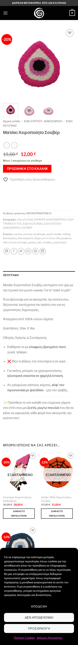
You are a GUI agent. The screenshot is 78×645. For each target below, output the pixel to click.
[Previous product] (14, 145)
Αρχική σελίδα (11, 121)
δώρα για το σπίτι (44, 238)
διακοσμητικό (25, 238)
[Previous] (9, 64)
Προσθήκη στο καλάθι (27, 168)
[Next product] (6, 145)
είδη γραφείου (63, 238)
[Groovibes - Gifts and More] (39, 13)
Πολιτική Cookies (24, 637)
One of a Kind (25, 219)
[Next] (68, 64)
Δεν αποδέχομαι (39, 617)
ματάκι (32, 242)
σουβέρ (47, 242)
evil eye (27, 234)
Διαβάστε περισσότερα (19, 513)
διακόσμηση (10, 238)
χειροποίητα (59, 242)
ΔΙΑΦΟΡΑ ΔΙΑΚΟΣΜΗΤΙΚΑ (50, 219)
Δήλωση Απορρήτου (49, 637)
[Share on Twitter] (21, 251)
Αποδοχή (39, 606)
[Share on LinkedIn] (42, 251)
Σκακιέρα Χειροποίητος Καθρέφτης (17, 499)
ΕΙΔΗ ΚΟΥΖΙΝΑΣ (33, 223)
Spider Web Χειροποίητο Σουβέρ (56, 499)
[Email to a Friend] (28, 251)
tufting (66, 234)
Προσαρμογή (39, 628)
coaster (18, 234)
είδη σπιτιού (10, 242)
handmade (39, 234)
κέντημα (22, 242)
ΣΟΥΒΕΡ (26, 227)
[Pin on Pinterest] (35, 251)
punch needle (53, 234)
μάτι (39, 242)
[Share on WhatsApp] (6, 251)
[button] (5, 13)
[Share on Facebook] (14, 251)
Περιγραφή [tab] (11, 275)
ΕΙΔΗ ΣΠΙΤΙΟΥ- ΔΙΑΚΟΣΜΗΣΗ (43, 121)
